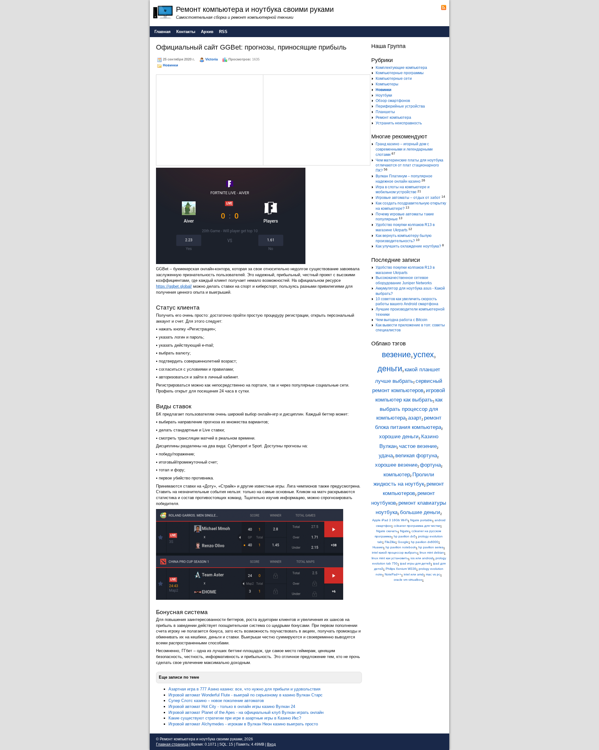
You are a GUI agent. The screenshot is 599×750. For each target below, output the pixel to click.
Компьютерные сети (394, 78)
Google (403, 542)
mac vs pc (433, 574)
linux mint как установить (390, 558)
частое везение (418, 446)
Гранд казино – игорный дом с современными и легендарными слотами (404, 149)
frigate (404, 531)
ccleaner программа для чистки (417, 525)
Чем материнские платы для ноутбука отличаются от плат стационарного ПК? (409, 165)
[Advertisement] (209, 119)
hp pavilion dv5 (405, 536)
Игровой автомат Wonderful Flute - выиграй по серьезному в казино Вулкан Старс (245, 695)
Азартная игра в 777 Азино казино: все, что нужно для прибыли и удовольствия (244, 689)
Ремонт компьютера (393, 117)
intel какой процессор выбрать (394, 552)
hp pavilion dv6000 (424, 542)
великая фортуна (416, 456)
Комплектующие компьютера (401, 67)
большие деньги (420, 512)
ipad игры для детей (415, 563)
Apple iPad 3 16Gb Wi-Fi (390, 520)
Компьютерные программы (400, 73)
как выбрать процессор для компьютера (409, 409)
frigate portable (421, 520)
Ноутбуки (384, 95)
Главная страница (172, 744)
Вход (271, 744)
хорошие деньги (399, 437)
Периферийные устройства (400, 106)
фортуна (430, 465)
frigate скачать (386, 531)
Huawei (378, 547)
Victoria (211, 59)
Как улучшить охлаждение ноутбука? (408, 246)
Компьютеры (387, 84)
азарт (414, 418)
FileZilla (390, 542)
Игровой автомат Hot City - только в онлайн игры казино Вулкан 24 (231, 706)
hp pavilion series (430, 547)
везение (396, 354)
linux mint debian (432, 552)
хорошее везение (396, 465)
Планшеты (385, 112)
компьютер (396, 475)
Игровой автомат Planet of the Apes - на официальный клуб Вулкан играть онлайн (246, 712)
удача (386, 456)
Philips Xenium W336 (401, 568)
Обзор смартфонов (393, 101)
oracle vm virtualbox (408, 579)
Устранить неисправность (399, 123)
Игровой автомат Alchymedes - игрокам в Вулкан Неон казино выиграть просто (243, 724)
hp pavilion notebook (401, 547)
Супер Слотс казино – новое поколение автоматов (216, 700)
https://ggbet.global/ (174, 286)
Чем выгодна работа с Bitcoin (401, 320)
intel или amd (413, 574)
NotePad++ (393, 574)
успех (423, 354)
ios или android (422, 558)
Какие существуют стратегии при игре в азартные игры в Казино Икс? (234, 718)
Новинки (170, 65)
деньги (389, 368)
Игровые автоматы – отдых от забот (408, 197)
